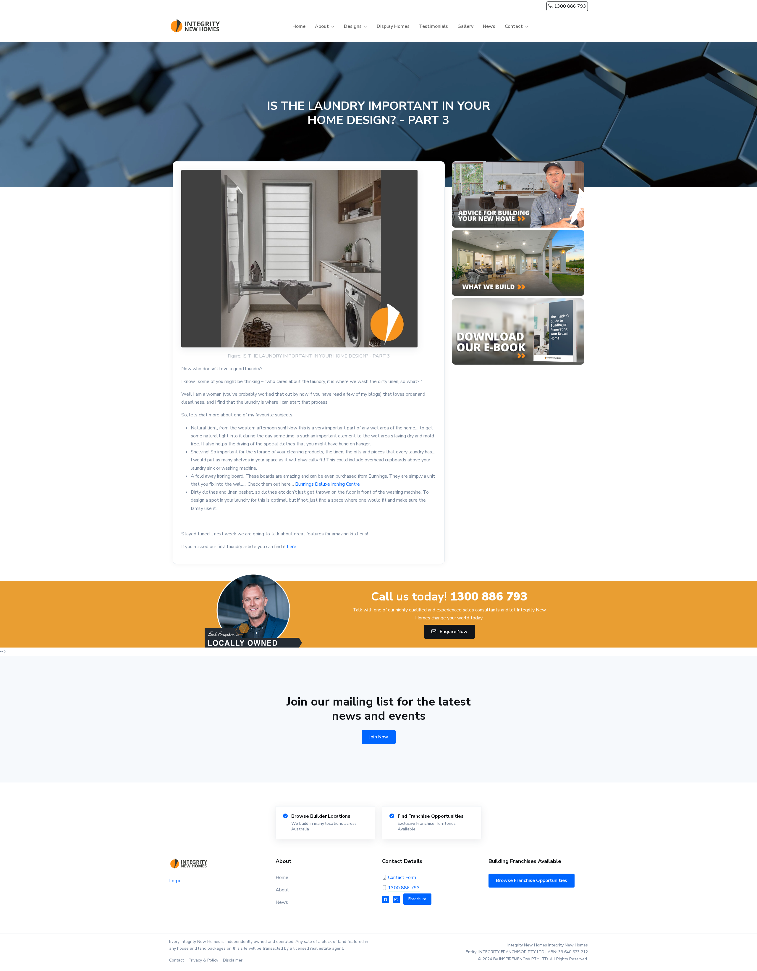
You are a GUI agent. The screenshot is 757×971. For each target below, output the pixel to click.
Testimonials (433, 26)
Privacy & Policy (203, 960)
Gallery (465, 26)
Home (298, 26)
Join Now (378, 737)
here (291, 546)
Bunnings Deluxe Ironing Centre (327, 484)
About (282, 890)
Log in (175, 880)
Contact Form (402, 877)
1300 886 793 (569, 6)
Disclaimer (232, 960)
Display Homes (393, 26)
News (489, 26)
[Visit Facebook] (385, 899)
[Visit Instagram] (396, 899)
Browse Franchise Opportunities (531, 880)
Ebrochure (417, 899)
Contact (176, 960)
